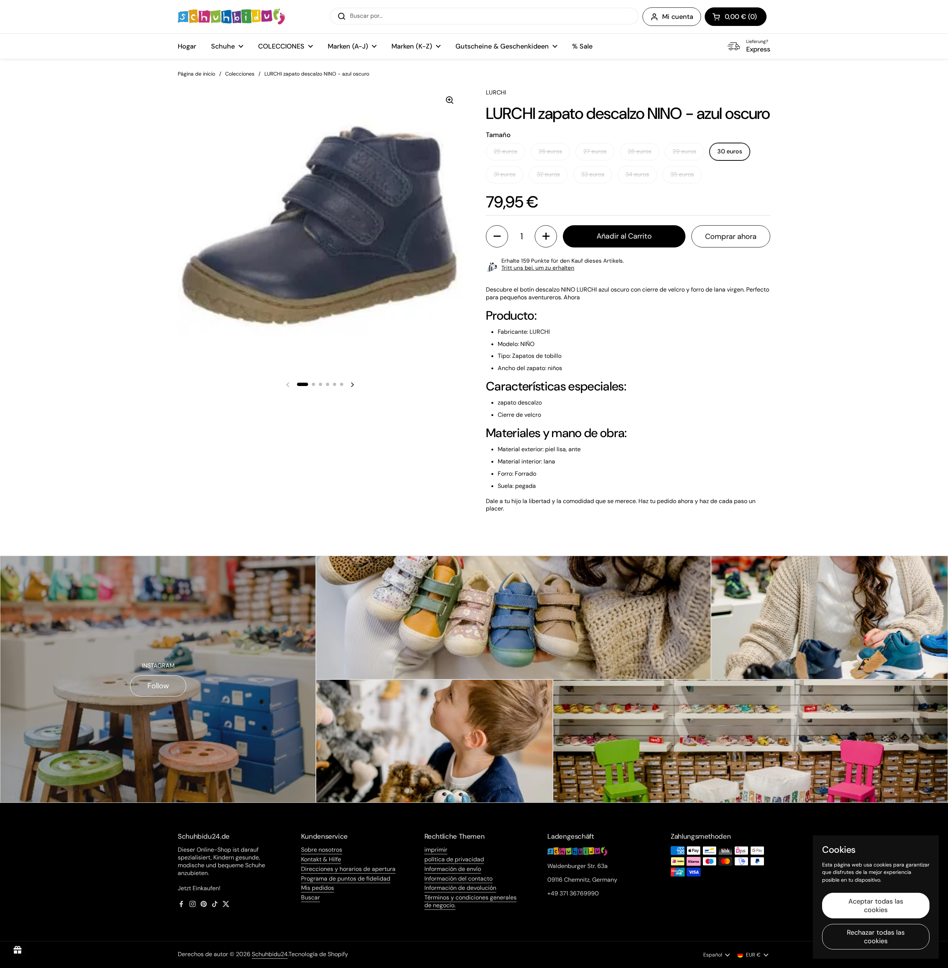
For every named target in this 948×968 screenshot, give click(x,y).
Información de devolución (460, 888)
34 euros (637, 174)
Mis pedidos (317, 888)
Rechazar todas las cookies (876, 936)
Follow (158, 686)
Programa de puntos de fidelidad (345, 878)
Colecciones (239, 73)
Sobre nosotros (321, 850)
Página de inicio (196, 73)
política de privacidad (454, 859)
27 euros (595, 151)
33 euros (592, 174)
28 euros (639, 151)
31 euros (504, 174)
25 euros (505, 151)
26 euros (550, 151)
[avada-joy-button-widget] (18, 950)
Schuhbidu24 (270, 954)
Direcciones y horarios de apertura (348, 869)
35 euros (682, 174)
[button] (736, 16)
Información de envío (452, 869)
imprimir (435, 850)
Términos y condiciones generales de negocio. (470, 901)
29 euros (684, 151)
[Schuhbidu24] (231, 16)
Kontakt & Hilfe (321, 859)
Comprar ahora (731, 236)
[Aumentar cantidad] (546, 236)
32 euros (548, 174)
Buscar (310, 897)
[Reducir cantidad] (497, 236)
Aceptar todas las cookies (875, 905)
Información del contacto (458, 878)
